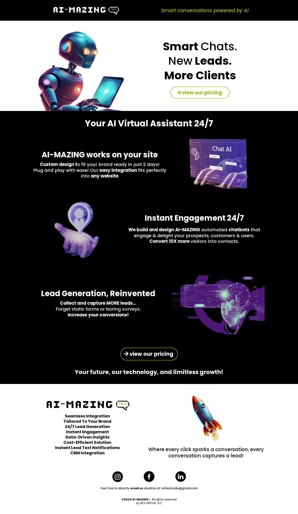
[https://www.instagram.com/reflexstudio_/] (117, 476)
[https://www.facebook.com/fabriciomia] (149, 476)
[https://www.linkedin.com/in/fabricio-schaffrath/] (180, 476)
